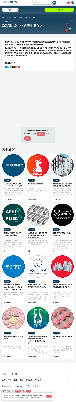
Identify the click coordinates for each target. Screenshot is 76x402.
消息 (15, 380)
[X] (13, 67)
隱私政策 (36, 386)
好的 (49, 396)
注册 (27, 138)
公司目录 (29, 380)
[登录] (68, 2)
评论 (9, 380)
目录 (3, 380)
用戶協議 (27, 386)
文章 (21, 380)
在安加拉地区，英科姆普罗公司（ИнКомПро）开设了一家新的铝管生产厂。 (37, 235)
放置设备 (60, 10)
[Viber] (19, 67)
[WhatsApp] (11, 67)
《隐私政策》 (20, 397)
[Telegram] (8, 67)
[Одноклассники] (16, 67)
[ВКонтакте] (6, 67)
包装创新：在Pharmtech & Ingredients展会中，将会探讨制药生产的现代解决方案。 (13, 287)
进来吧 (41, 134)
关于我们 (38, 380)
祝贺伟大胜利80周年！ (35, 183)
